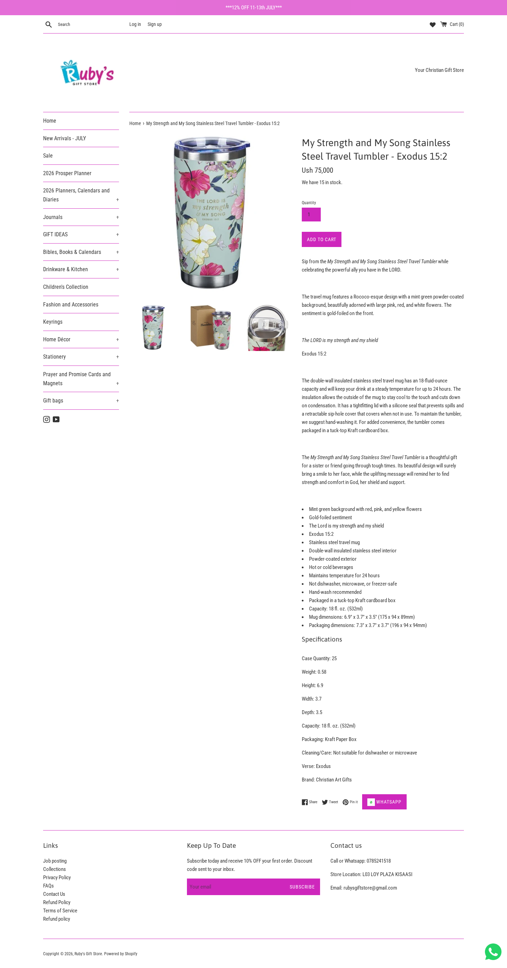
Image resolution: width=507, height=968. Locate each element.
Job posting (55, 861)
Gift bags (81, 400)
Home (49, 120)
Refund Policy (56, 902)
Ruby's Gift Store (88, 953)
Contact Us (54, 894)
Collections (54, 869)
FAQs (48, 886)
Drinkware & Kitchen (81, 269)
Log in (135, 24)
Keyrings (52, 322)
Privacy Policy (57, 877)
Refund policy (56, 919)
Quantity (309, 202)
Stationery (81, 356)
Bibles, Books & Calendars (81, 252)
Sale (48, 155)
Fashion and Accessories (70, 304)
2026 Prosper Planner (67, 173)
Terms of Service (60, 911)
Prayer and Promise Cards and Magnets (81, 379)
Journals (81, 217)
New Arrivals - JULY (64, 138)
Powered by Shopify (120, 953)
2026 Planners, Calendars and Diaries (81, 195)
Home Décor (81, 339)
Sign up (155, 24)
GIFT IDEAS (81, 234)
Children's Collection (65, 287)
